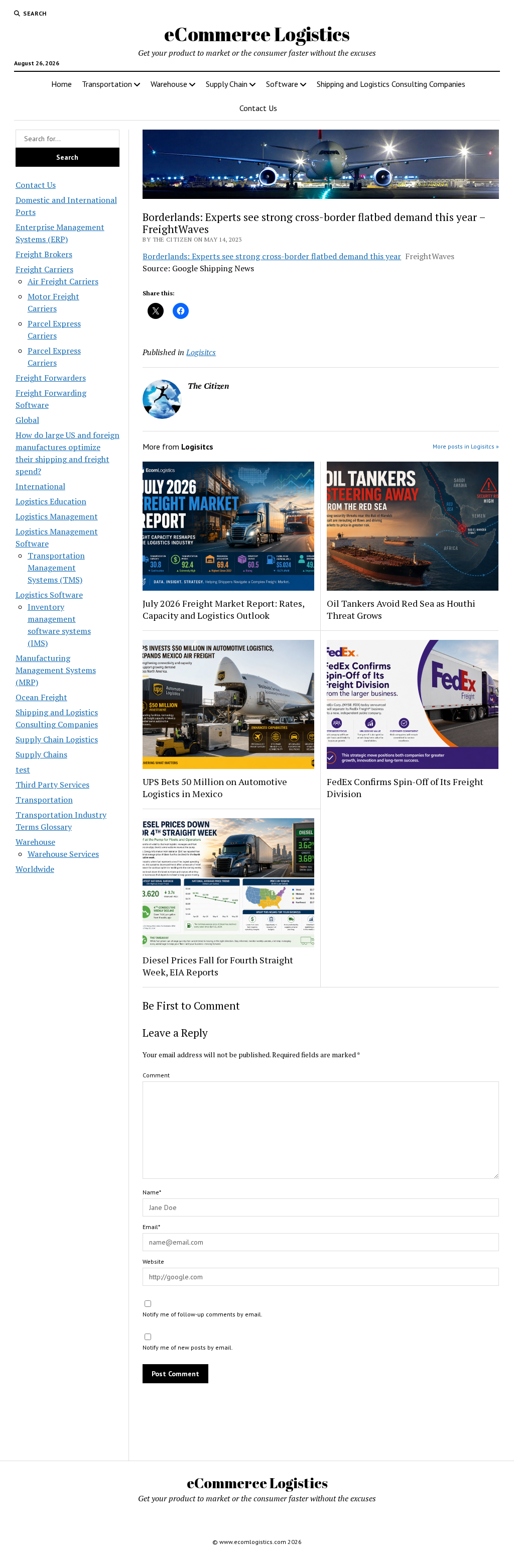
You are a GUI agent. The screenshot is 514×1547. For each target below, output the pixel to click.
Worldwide (35, 868)
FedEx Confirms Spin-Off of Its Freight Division (405, 788)
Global (27, 419)
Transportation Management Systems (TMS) (56, 567)
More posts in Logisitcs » (466, 446)
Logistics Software (49, 594)
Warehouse (169, 84)
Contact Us (258, 108)
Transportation (107, 84)
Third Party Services (52, 784)
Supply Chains (41, 754)
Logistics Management (57, 516)
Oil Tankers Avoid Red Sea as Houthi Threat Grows (401, 609)
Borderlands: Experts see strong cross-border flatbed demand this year (272, 256)
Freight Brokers (44, 254)
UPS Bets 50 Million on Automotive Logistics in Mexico (215, 788)
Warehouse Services (63, 853)
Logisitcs (201, 352)
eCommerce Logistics (257, 34)
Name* (152, 1192)
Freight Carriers (44, 269)
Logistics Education (51, 501)
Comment (156, 1075)
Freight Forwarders (51, 377)
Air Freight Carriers (63, 281)
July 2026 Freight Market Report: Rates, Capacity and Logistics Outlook (223, 609)
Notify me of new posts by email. (188, 1347)
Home (61, 84)
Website (153, 1261)
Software (282, 84)
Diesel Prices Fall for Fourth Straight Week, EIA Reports (218, 966)
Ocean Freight (41, 697)
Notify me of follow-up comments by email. (203, 1314)
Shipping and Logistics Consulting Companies (391, 84)
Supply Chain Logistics (57, 739)
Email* (151, 1227)
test (23, 769)
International (40, 486)
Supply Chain (226, 84)
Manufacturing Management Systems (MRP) (56, 670)
